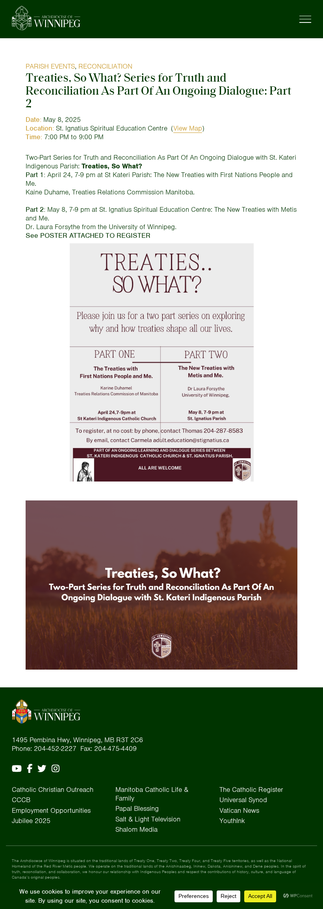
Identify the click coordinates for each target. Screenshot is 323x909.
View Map (187, 128)
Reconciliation (105, 66)
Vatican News (239, 810)
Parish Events (50, 66)
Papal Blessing (137, 808)
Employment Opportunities (51, 810)
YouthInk (232, 820)
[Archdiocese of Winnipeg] (46, 18)
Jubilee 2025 (31, 820)
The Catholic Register (251, 789)
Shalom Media (136, 829)
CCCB (21, 799)
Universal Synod (243, 799)
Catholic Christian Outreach (52, 789)
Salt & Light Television (147, 819)
